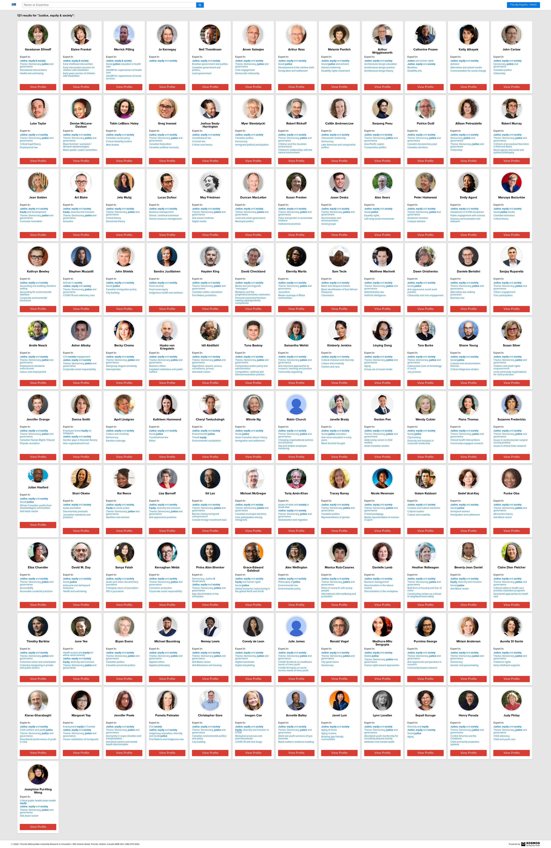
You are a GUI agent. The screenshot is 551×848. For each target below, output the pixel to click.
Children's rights (502, 662)
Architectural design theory (378, 71)
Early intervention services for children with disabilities (79, 68)
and (206, 584)
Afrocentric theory (503, 514)
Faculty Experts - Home (523, 4)
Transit (199, 437)
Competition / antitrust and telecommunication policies (249, 373)
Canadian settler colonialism (207, 292)
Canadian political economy (164, 147)
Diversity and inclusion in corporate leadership (420, 442)
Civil (155, 726)
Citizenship (499, 73)
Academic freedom (417, 218)
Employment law (29, 147)
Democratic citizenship (247, 73)
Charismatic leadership (333, 138)
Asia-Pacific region (374, 144)
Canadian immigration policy (121, 289)
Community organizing (290, 372)
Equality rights (371, 215)
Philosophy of (289, 582)
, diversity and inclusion (78, 212)
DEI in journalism (115, 591)
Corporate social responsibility (79, 369)
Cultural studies (415, 511)
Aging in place (328, 733)
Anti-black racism (201, 372)
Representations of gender (335, 517)
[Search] (200, 5)
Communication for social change (468, 71)
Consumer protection (160, 588)
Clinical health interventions (465, 440)
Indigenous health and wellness (166, 293)
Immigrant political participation (252, 145)
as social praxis (117, 508)
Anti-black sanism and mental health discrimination (121, 743)
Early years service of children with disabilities (79, 74)
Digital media (199, 221)
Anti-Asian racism (29, 816)
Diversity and (417, 726)
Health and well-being (31, 73)
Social (285, 64)
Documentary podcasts (75, 511)
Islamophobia (113, 369)
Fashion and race (330, 366)
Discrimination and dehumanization (331, 219)
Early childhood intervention (78, 64)
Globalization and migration (293, 520)
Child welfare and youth (36, 730)
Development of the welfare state (296, 67)
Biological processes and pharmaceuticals (248, 737)
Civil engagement (76, 356)
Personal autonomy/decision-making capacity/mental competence (250, 300)
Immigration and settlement (293, 71)
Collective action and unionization (38, 662)
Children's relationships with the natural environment (295, 151)
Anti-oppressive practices (162, 517)
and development (33, 212)
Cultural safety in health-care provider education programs (509, 589)
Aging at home (329, 730)
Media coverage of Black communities (291, 296)
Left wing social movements (379, 219)
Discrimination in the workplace (381, 591)
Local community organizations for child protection (509, 373)
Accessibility (26, 588)
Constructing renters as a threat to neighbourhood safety (424, 595)
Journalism (284, 292)
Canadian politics (502, 70)
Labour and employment (33, 372)
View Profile (38, 87)
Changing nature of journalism (122, 588)
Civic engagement (245, 70)
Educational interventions (33, 70)
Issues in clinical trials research (509, 446)
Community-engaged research (466, 443)
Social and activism (335, 64)
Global (371, 656)
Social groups (328, 224)
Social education (333, 434)
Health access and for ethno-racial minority (78, 654)
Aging (367, 366)
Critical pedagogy (373, 514)
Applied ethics (156, 662)
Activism (454, 64)
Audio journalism (72, 508)
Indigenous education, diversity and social (165, 734)
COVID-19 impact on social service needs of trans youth (293, 669)
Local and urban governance (250, 218)
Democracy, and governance (505, 65)
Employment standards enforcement (32, 367)
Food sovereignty (158, 289)
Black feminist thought (333, 443)
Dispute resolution (30, 443)
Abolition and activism (117, 517)
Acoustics (68, 221)
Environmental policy (289, 588)
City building (112, 293)
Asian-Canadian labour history (251, 437)
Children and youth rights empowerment (506, 367)
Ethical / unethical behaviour (164, 215)
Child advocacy (501, 736)
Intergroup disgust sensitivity (121, 366)
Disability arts (414, 71)
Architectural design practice (379, 67)
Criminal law (198, 141)
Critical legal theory (30, 144)
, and (163, 61)
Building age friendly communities (332, 738)
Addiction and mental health (379, 742)
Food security (156, 286)
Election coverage (115, 440)
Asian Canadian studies (376, 446)
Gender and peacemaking (464, 665)
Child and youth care (504, 739)
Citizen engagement (504, 292)
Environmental (203, 434)
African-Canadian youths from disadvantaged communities (36, 506)
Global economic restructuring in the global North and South (252, 590)
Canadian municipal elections (250, 514)
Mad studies (112, 145)
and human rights (420, 61)
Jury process (414, 372)
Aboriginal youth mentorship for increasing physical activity (381, 737)
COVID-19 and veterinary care (79, 295)
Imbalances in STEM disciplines (467, 212)
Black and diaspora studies (335, 286)
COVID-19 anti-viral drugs (248, 742)
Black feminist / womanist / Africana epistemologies (77, 145)
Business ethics (157, 366)
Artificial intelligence (375, 295)
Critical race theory (202, 145)
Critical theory (113, 218)
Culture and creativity (332, 363)
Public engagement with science (467, 215)
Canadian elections (417, 147)
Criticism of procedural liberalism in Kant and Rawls (511, 145)
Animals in (72, 282)
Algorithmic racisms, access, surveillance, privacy (207, 367)
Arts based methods (203, 218)
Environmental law (288, 585)
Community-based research (422, 668)
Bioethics (412, 67)
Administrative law (374, 292)
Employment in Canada (79, 726)
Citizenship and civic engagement (425, 295)
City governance (330, 662)
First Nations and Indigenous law (166, 739)
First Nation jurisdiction (204, 295)
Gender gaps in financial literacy (80, 440)
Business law (457, 298)
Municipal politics (244, 221)
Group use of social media (378, 369)
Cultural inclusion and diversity (337, 360)
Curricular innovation (31, 221)
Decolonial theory (115, 221)
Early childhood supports (506, 665)
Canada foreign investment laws (209, 520)
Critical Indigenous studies (464, 369)
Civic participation (503, 295)
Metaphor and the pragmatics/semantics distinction (252, 293)
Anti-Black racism (502, 517)
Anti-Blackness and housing (207, 665)
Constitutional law (201, 138)
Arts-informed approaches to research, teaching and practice (295, 367)
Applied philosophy (159, 665)
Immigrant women (460, 511)
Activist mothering (331, 67)
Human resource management (165, 219)
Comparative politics (375, 147)
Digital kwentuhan (244, 662)
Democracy (241, 141)
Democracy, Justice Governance (203, 580)
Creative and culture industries (423, 508)
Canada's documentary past (422, 144)
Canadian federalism (160, 144)
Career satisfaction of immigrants (80, 739)
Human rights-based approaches (381, 665)
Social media (504, 212)
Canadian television (504, 215)
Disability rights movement (335, 71)
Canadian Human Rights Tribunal (37, 440)
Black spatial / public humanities (80, 150)
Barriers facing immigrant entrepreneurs (205, 515)
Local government (201, 73)
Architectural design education (380, 64)
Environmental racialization (206, 440)
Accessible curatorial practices (36, 591)
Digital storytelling (245, 665)
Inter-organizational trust (76, 443)
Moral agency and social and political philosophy (508, 151)
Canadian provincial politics (120, 665)
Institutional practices (289, 224)
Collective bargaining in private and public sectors (36, 666)
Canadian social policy (118, 138)
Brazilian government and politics (210, 64)
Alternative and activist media (466, 67)
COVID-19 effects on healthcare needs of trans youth (295, 663)
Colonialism (327, 295)
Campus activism (416, 221)
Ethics (152, 440)
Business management (161, 212)
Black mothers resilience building (296, 742)
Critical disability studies (119, 141)
